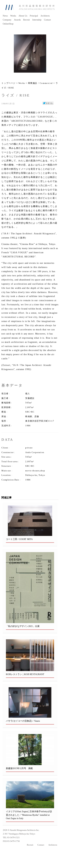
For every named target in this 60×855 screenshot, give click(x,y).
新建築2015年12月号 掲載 (19, 768)
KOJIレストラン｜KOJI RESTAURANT (25, 674)
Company (7, 20)
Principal (34, 16)
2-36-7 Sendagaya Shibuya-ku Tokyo (19, 834)
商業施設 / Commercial (40, 83)
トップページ (8, 83)
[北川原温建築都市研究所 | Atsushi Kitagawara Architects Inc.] (29, 7)
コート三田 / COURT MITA (19, 539)
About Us (23, 16)
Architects (45, 16)
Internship (36, 20)
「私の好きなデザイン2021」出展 (23, 626)
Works (13, 16)
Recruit (26, 20)
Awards (17, 20)
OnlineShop (8, 24)
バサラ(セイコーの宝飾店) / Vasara (23, 721)
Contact (47, 20)
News (5, 16)
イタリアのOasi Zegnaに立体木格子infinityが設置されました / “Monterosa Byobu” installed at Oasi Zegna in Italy (29, 815)
